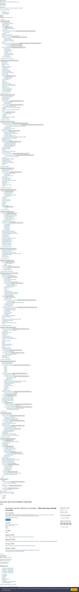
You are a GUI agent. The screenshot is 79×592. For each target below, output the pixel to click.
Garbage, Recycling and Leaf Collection (9, 307)
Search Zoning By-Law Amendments (13, 405)
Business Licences (5, 64)
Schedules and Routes (6, 481)
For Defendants (5, 267)
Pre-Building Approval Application (8, 158)
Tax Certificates (5, 432)
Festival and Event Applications (8, 72)
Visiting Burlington (5, 118)
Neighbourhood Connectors (7, 241)
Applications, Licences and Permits (7, 58)
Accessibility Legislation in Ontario (11, 215)
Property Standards (5, 159)
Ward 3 (6, 368)
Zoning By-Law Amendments (10, 404)
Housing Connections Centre (7, 153)
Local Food (7, 290)
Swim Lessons (7, 55)
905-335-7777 (5, 563)
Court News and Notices (6, 265)
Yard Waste (7, 314)
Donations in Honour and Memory (11, 330)
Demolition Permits (5, 67)
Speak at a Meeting (5, 87)
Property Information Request (7, 320)
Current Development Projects (7, 365)
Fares (3, 484)
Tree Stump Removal (8, 306)
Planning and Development (6, 359)
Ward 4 (6, 369)
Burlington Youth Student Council (8, 231)
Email (6, 526)
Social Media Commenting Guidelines (9, 581)
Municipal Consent (5, 79)
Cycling (3, 440)
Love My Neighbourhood (6, 240)
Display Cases (7, 225)
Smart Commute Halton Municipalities (11, 292)
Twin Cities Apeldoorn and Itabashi (8, 116)
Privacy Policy (4, 575)
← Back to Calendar (64, 527)
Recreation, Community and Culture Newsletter (11, 35)
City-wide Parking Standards (7, 362)
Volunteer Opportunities (6, 56)
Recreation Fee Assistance (9, 40)
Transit (3, 475)
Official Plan (4, 395)
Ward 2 (6, 367)
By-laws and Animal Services (6, 187)
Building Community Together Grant (8, 221)
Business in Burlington (5, 166)
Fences (3, 150)
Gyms (3, 339)
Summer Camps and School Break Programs (10, 43)
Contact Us (4, 580)
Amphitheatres (5, 331)
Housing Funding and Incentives (10, 155)
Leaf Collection (7, 311)
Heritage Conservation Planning (10, 106)
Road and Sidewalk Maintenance (8, 458)
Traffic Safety (4, 471)
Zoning (3, 164)
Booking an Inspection (6, 129)
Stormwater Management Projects (11, 293)
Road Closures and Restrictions (8, 460)
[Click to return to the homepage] (9, 1)
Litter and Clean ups (8, 312)
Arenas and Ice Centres (6, 332)
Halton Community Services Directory (9, 238)
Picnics (3, 346)
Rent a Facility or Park (6, 83)
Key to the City (7, 227)
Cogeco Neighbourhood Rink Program (9, 232)
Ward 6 (6, 372)
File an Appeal (7, 268)
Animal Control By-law (9, 192)
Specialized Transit (5, 485)
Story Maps (4, 114)
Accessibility (2, 3)
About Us (4, 262)
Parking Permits (7, 452)
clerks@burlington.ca (11, 516)
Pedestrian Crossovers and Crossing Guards (13, 473)
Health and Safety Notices (7, 254)
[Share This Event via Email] (70, 523)
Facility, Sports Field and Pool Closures (9, 338)
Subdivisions (7, 388)
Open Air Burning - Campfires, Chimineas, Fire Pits (11, 319)
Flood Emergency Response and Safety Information (11, 253)
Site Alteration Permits (9, 385)
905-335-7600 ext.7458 (9, 525)
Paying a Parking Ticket (9, 455)
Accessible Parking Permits (10, 216)
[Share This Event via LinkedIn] (64, 523)
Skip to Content (3, 0)
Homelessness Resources (7, 239)
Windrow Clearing (8, 469)
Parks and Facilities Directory (7, 344)
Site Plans (6, 386)
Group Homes (7, 174)
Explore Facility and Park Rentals (11, 354)
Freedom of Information (6, 71)
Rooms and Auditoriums (6, 355)
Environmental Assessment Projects (11, 281)
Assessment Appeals (8, 422)
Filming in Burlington (6, 179)
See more (8, 519)
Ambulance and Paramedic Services (9, 250)
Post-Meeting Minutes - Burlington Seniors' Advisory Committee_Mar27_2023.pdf (20, 545)
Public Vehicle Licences (9, 175)
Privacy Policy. (7, 590)
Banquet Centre (5, 333)
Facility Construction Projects (7, 337)
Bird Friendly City (8, 278)
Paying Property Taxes (6, 415)
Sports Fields (4, 356)
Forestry (3, 296)
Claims (3, 65)
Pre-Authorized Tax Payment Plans (11, 418)
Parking (3, 80)
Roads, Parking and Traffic (6, 436)
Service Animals (7, 220)
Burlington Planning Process (10, 374)
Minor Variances (10, 378)
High (4, 6)
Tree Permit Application (6, 91)
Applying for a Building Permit (10, 132)
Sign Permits (4, 86)
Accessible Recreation (6, 22)
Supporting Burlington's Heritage (10, 394)
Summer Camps (8, 44)
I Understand (74, 589)
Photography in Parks (6, 347)
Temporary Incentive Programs (12, 156)
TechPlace (4, 183)
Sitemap (3, 578)
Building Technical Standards (10, 144)
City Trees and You (8, 298)
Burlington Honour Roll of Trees (10, 297)
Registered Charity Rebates (10, 430)
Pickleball (4, 33)
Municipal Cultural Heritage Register (11, 393)
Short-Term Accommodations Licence (9, 85)
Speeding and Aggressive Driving (11, 474)
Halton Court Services (5, 258)
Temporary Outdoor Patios (7, 88)
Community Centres (6, 336)
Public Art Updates (8, 113)
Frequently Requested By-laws (10, 194)
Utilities (3, 323)
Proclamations (7, 229)
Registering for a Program (7, 37)
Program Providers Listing (7, 34)
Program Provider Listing (9, 351)
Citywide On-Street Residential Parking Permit (15, 453)
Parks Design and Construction (8, 397)
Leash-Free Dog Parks (6, 200)
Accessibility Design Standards (10, 143)
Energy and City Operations (12, 285)
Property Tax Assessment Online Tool (9, 423)
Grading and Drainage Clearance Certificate (13, 382)
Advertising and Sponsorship (7, 169)
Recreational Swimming (9, 54)
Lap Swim (6, 52)
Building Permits (5, 61)
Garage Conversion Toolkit (9, 128)
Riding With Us (5, 488)
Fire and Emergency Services (6, 246)
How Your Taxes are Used (7, 414)
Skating (3, 42)
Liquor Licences (5, 73)
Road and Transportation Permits (8, 84)
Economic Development (6, 178)
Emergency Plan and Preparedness (8, 252)
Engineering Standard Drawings (10, 145)
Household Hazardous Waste (10, 309)
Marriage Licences (8, 78)
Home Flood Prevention (6, 152)
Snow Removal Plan (8, 468)
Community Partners (6, 236)
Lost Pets (4, 201)
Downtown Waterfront (8, 102)
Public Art (4, 112)
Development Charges (6, 147)
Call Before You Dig (5, 139)
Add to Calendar (65, 512)
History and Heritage (6, 104)
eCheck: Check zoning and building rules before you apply (15, 136)
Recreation (3, 19)
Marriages (4, 76)
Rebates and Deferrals (6, 425)
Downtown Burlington (6, 101)
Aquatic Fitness (7, 48)
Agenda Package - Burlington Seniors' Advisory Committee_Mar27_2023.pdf (19, 536)
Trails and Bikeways (6, 357)
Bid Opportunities (5, 170)
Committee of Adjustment (9, 376)
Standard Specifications (9, 146)
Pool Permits (4, 82)
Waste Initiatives (8, 313)
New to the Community (6, 242)
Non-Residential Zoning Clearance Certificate (15, 408)
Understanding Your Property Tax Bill (11, 419)
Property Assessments (6, 420)
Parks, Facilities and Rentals (6, 325)
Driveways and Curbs (6, 70)
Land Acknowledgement (6, 582)
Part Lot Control (7, 384)
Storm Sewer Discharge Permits (8, 400)
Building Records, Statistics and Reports (9, 138)
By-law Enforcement (8, 193)
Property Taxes (5, 321)
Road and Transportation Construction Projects (10, 459)
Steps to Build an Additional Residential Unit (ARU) (16, 126)
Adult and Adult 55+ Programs (7, 23)
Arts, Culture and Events (5, 93)
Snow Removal (5, 464)
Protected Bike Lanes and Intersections (12, 441)
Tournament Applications (6, 90)
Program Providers (5, 350)
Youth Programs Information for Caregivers (15, 46)
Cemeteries (4, 334)
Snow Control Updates (9, 465)
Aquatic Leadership (8, 50)
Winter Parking (7, 456)
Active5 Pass (7, 32)
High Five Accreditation (9, 39)
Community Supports (5, 209)
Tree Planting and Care (9, 304)
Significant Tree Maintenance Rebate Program (15, 302)
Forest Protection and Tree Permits (11, 300)
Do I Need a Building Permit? (10, 135)
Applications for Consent (11, 377)
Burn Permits (4, 63)
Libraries (3, 108)
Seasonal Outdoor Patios (6, 185)
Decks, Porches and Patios (7, 140)
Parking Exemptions (8, 450)
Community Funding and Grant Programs (9, 233)
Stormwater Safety (5, 256)
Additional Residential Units (7, 123)
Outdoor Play (4, 29)
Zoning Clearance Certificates (10, 406)
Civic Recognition (8, 224)
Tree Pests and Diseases (9, 303)
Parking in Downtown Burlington (10, 451)
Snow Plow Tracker (8, 467)
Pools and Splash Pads (9, 53)
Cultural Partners (5, 99)
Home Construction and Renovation (8, 151)
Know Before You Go (8, 51)
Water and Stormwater (9, 294)
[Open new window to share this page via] (0, 494)
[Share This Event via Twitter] (67, 523)
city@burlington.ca (5, 562)
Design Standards (5, 141)
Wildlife (3, 206)
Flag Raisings (7, 226)
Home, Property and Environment (7, 271)
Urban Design (4, 401)
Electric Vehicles (8, 280)
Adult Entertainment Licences (10, 173)
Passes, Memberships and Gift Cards (9, 31)
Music (3, 27)
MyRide (3, 480)
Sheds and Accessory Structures (8, 162)
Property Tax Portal (5, 424)
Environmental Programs (9, 286)
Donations (4, 198)
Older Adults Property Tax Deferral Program (13, 429)
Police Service (4, 255)
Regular (1, 6)
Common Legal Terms (9, 263)
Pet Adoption (4, 203)
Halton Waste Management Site (10, 308)
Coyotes (6, 208)
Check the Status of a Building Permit (11, 133)
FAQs (6, 264)
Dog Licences (4, 68)
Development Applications (7, 66)
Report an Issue (5, 205)
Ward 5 (6, 371)
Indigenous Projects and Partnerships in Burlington (11, 107)
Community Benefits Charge (7, 363)
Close (1, 17)
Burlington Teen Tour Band (9, 28)
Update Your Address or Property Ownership (10, 435)
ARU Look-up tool (8, 127)
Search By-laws (7, 196)
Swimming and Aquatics (6, 47)
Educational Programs (6, 199)
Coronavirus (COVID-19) (6, 251)
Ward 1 (6, 366)
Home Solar (7, 288)
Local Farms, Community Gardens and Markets (11, 109)
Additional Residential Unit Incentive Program (13, 124)
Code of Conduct (8, 38)
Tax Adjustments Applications (7, 431)
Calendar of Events (5, 98)
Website (6, 528)
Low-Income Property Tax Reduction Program (13, 428)
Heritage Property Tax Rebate (10, 427)
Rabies (3, 204)
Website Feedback (5, 579)
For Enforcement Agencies (7, 269)
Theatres (4, 115)
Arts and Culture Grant (6, 97)
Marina (3, 343)
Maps (3, 318)
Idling (6, 289)
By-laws (3, 191)
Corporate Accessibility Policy (10, 219)
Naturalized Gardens (8, 291)
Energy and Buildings (11, 284)
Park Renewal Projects (6, 345)
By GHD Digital (13, 584)
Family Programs (5, 25)
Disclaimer (4, 576)
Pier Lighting (7, 228)
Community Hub (5, 235)
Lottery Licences (5, 74)
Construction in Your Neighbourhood (9, 275)
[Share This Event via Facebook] (61, 523)
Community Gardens (6, 234)
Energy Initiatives (8, 283)
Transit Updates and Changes (10, 483)
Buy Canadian (4, 176)
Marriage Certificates (8, 77)
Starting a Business (5, 182)
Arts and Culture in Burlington (7, 96)
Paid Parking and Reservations (10, 448)
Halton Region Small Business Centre (9, 180)
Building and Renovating (5, 119)
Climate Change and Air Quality (10, 279)
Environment (4, 277)
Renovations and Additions (7, 161)
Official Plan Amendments (9, 383)
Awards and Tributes (6, 222)
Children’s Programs (6, 24)
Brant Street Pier (8, 103)
